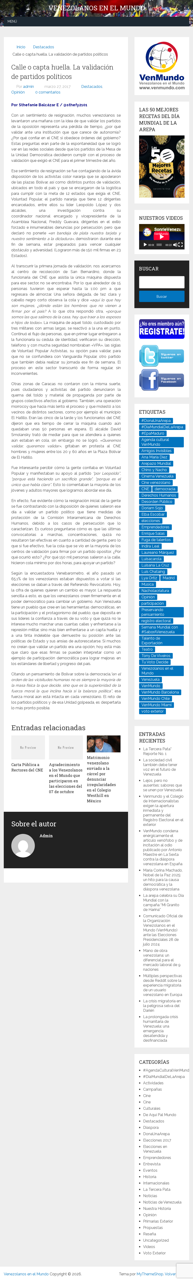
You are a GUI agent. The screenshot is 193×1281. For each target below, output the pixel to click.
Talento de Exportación (151, 640)
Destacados (91, 86)
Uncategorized (156, 1240)
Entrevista (152, 1164)
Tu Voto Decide (154, 662)
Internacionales (156, 1183)
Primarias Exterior (158, 1221)
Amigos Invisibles (156, 451)
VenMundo (150, 686)
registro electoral (156, 621)
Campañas (152, 1089)
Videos (149, 1246)
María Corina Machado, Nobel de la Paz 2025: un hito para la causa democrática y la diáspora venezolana (163, 879)
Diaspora (151, 1127)
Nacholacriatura (155, 590)
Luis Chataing (153, 571)
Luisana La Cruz (155, 565)
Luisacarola (151, 559)
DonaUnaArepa (156, 1134)
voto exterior (152, 711)
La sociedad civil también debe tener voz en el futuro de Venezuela (160, 767)
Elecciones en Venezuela (155, 1149)
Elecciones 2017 (157, 1140)
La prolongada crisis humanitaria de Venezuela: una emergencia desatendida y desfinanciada (160, 1029)
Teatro (147, 649)
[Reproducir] (145, 244)
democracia (165, 489)
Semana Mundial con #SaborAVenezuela (159, 629)
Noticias (150, 1196)
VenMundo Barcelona (160, 692)
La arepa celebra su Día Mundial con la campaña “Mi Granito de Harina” (163, 902)
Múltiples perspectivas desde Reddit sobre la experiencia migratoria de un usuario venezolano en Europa (162, 985)
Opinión (18, 92)
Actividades (153, 1083)
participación (152, 603)
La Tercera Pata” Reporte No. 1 (157, 751)
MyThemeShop (150, 1274)
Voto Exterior (154, 1253)
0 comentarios (47, 92)
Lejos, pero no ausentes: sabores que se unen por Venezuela (162, 785)
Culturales (152, 1108)
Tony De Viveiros (155, 655)
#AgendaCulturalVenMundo (167, 1070)
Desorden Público (156, 501)
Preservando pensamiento (152, 612)
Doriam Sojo (152, 508)
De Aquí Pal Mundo (159, 1115)
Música (147, 584)
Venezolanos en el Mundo (96, 8)
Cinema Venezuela (157, 476)
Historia (149, 1177)
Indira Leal (150, 546)
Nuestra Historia (157, 1208)
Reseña (149, 1234)
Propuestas (153, 1227)
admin (28, 86)
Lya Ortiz (149, 578)
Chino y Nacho (154, 470)
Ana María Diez (154, 457)
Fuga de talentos (156, 540)
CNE (145, 489)
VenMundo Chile (155, 698)
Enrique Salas (153, 533)
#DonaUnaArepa (156, 420)
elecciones (150, 520)
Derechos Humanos (158, 495)
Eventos (150, 1170)
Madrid (169, 578)
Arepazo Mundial (156, 463)
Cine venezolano (155, 482)
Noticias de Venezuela (162, 1202)
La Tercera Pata (156, 1189)
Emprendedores (155, 527)
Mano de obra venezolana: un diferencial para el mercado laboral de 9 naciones (162, 960)
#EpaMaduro (152, 433)
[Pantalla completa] (180, 244)
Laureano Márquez (157, 552)
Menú (12, 21)
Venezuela (150, 679)
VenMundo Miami (156, 705)
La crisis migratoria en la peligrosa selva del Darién (162, 1006)
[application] (161, 236)
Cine (147, 1095)
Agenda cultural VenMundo (155, 442)
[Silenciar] (175, 244)
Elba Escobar (153, 514)
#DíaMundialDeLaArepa (162, 427)
